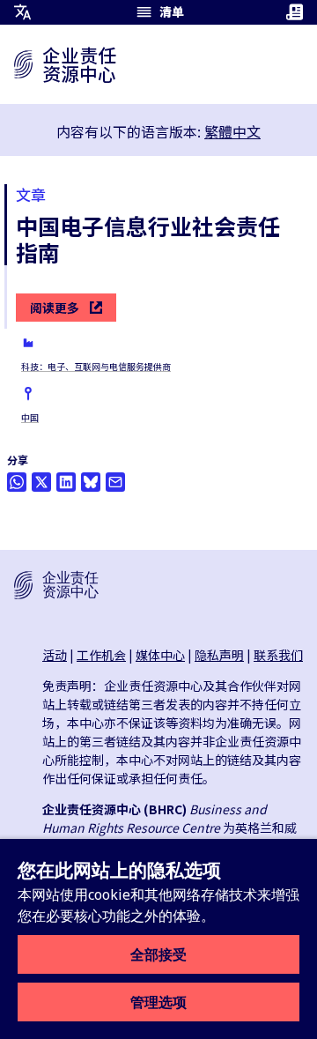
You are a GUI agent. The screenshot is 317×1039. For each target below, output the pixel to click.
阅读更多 (54, 307)
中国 (30, 417)
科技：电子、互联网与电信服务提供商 (96, 366)
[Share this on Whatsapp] (16, 482)
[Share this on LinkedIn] (66, 482)
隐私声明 (219, 655)
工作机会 (101, 655)
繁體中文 (232, 131)
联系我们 (278, 655)
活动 (54, 655)
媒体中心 (160, 655)
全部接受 (158, 954)
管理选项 (158, 1002)
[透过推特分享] (41, 482)
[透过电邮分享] (115, 482)
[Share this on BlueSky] (90, 482)
